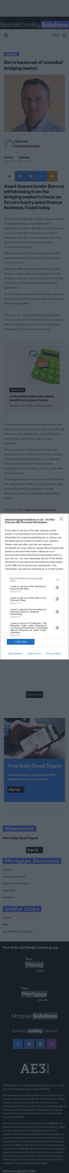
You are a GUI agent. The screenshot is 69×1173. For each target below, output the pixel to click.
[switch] (56, 587)
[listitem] (34, 579)
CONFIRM (21, 642)
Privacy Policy (53, 653)
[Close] (62, 520)
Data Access (34, 653)
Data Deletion (15, 653)
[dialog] (34, 586)
